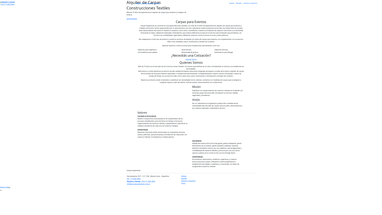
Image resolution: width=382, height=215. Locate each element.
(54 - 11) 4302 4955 (134, 179)
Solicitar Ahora (191, 59)
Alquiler (239, 3)
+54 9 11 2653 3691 (141, 181)
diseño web (4, 187)
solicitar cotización (250, 3)
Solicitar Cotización (188, 181)
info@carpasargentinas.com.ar (138, 184)
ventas (129, 19)
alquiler (134, 19)
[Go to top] (1, 190)
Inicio (183, 183)
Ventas (231, 3)
